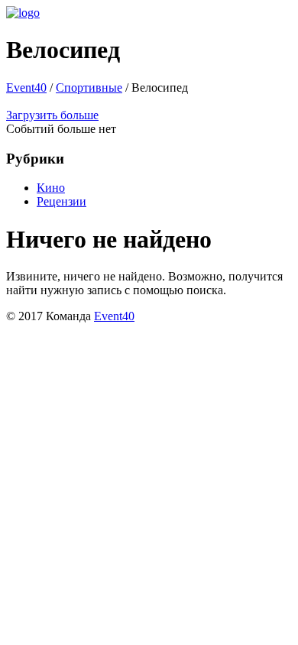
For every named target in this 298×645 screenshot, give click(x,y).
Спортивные (89, 87)
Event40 (26, 87)
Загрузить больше (52, 115)
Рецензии (61, 201)
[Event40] (23, 12)
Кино (51, 187)
